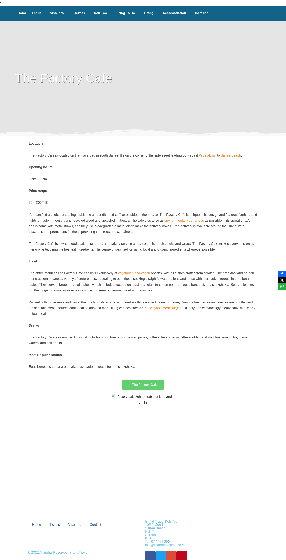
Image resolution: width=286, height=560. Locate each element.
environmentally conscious (184, 220)
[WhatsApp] (282, 286)
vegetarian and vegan (134, 273)
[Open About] (43, 13)
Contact (95, 524)
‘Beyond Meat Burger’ (165, 308)
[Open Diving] (156, 13)
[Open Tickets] (87, 13)
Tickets (54, 524)
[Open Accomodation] (188, 13)
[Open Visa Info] (66, 13)
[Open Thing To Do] (137, 13)
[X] (282, 280)
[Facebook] (282, 274)
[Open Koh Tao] (109, 13)
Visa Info (74, 524)
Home (36, 524)
